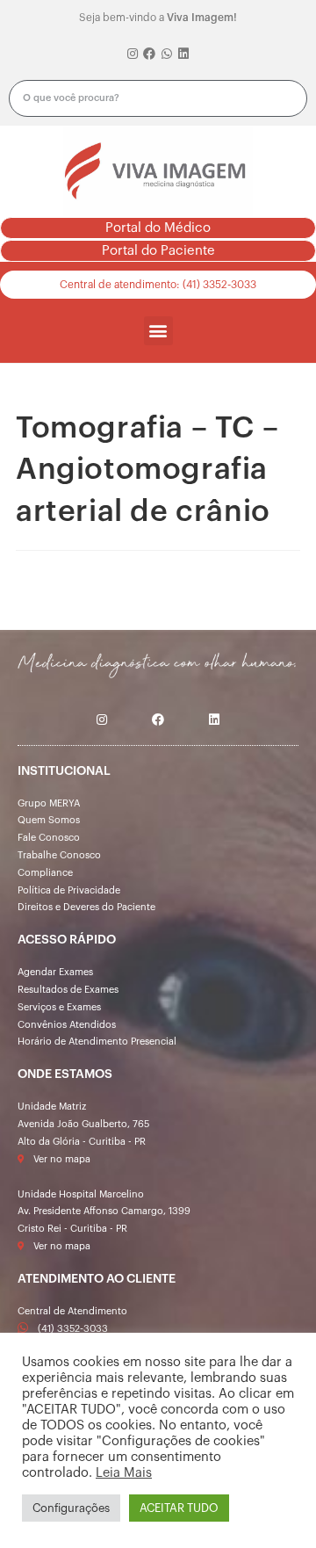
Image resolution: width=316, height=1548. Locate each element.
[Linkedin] (184, 54)
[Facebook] (149, 54)
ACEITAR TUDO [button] (179, 1508)
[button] (158, 228)
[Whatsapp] (167, 54)
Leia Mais (124, 1472)
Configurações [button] (71, 1508)
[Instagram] (132, 54)
